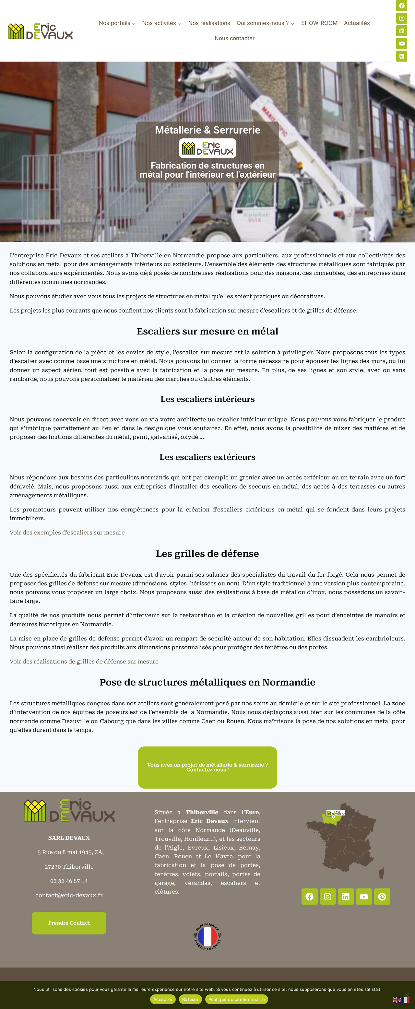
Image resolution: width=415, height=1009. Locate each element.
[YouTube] (401, 43)
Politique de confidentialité (236, 999)
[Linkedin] (401, 30)
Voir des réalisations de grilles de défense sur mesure (84, 661)
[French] (406, 999)
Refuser (190, 999)
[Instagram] (401, 18)
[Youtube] (364, 896)
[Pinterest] (401, 56)
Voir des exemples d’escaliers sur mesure (67, 532)
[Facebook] (401, 5)
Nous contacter (235, 38)
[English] (397, 999)
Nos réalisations (209, 23)
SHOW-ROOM (319, 23)
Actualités (357, 23)
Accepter (162, 999)
